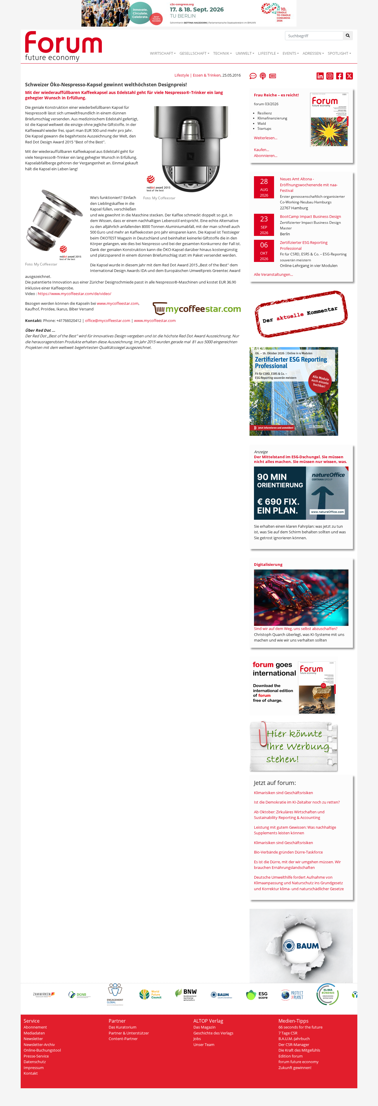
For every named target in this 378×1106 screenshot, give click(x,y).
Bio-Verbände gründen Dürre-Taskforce (288, 852)
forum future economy (298, 1061)
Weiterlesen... (265, 137)
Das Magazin (204, 1027)
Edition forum (290, 1056)
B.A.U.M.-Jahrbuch (294, 1038)
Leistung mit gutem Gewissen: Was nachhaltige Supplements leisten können (295, 830)
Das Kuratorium (122, 1027)
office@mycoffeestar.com (107, 320)
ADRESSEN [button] (312, 53)
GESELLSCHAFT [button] (193, 53)
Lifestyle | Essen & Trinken (198, 75)
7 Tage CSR (287, 1033)
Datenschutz (35, 1061)
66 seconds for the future (300, 1027)
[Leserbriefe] (253, 75)
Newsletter (33, 1038)
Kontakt (31, 1073)
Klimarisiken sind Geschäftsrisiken (283, 792)
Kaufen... (261, 149)
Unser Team (203, 1044)
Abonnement (35, 1027)
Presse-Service (36, 1056)
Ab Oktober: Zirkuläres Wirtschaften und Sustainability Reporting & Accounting (289, 814)
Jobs (197, 1038)
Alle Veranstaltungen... (273, 274)
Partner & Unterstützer (129, 1033)
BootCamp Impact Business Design (310, 216)
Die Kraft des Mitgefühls (299, 1050)
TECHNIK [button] (221, 53)
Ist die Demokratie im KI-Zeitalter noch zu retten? (297, 802)
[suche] (348, 35)
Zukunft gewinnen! (294, 1067)
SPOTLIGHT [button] (338, 53)
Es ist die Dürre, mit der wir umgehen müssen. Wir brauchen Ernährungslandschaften (297, 864)
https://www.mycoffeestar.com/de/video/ (74, 293)
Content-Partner (123, 1038)
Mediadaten (34, 1033)
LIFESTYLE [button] (267, 53)
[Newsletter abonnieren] (272, 75)
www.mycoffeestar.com (118, 303)
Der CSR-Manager (293, 1044)
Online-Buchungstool (42, 1050)
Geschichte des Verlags (213, 1033)
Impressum (34, 1067)
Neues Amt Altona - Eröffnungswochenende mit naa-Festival (309, 184)
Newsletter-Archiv (39, 1044)
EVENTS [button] (289, 53)
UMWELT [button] (244, 53)
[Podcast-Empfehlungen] (262, 75)
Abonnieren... (265, 155)
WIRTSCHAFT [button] (161, 53)
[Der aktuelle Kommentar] (301, 314)
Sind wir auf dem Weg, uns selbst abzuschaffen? (296, 628)
